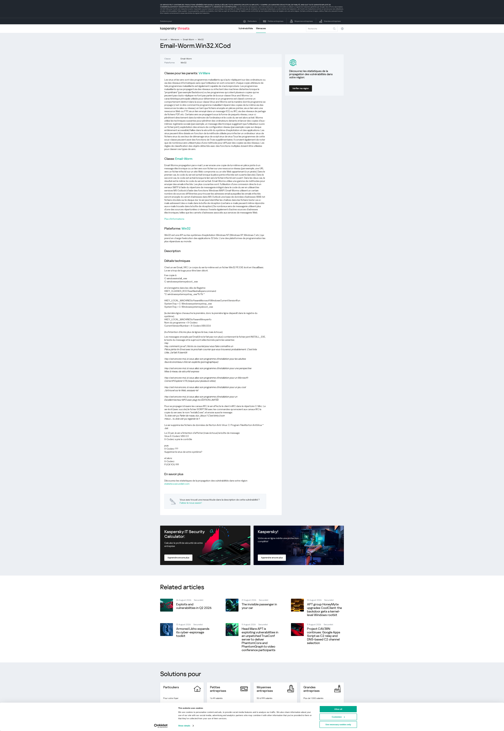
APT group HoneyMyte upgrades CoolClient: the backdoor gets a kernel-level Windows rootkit (324, 609)
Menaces (261, 28)
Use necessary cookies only (338, 724)
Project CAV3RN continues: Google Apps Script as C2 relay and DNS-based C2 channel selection (323, 636)
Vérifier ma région (300, 88)
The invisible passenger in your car (259, 606)
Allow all (338, 709)
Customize (337, 717)
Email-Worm (188, 39)
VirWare (204, 73)
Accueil (163, 39)
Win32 (201, 39)
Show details (184, 726)
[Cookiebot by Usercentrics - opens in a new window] (160, 726)
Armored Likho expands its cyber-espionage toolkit (192, 632)
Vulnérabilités (245, 28)
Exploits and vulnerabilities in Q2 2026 (194, 606)
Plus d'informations (174, 218)
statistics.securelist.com (177, 483)
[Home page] (176, 28)
